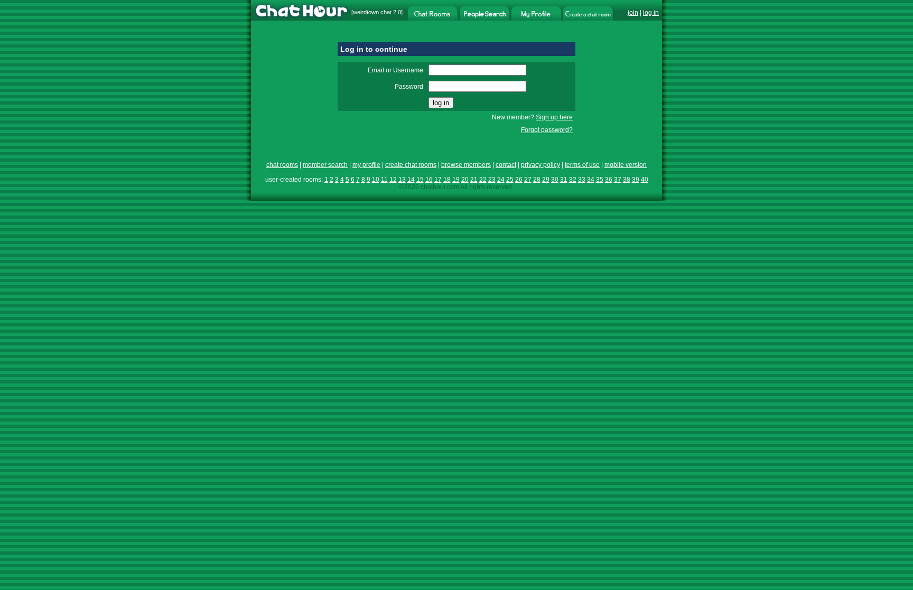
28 (537, 179)
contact (506, 164)
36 (608, 179)
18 (447, 179)
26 (519, 179)
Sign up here (554, 117)
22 (483, 179)
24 (501, 179)
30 (554, 179)
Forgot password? (547, 130)
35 (599, 179)
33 (581, 179)
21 (474, 179)
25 (510, 179)
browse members (466, 164)
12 (393, 179)
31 (563, 179)
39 (635, 179)
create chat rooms (410, 164)
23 (492, 179)
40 (644, 179)
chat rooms (282, 164)
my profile (366, 164)
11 (384, 179)
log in (651, 12)
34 (590, 179)
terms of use (582, 164)
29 (545, 179)
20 (465, 179)
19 (456, 179)
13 (402, 179)
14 (411, 179)
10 (375, 179)
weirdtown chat (372, 12)
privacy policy (540, 164)
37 (617, 179)
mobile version (625, 164)
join (633, 12)
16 (429, 179)
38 (626, 179)
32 (572, 179)
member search (325, 164)
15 (420, 179)
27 (528, 179)
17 (438, 179)
